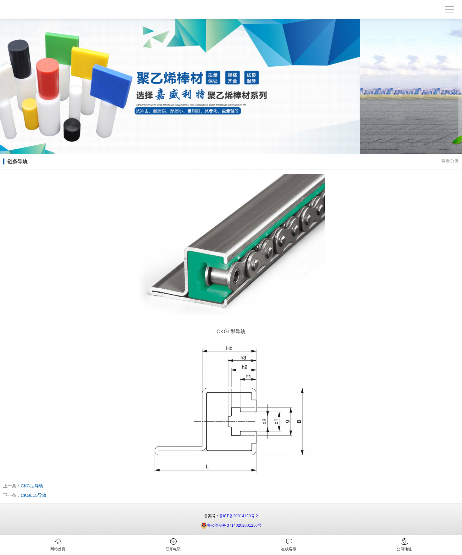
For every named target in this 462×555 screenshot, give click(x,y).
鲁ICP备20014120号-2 (238, 516)
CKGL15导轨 (34, 495)
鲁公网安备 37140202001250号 (234, 525)
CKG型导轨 (32, 485)
